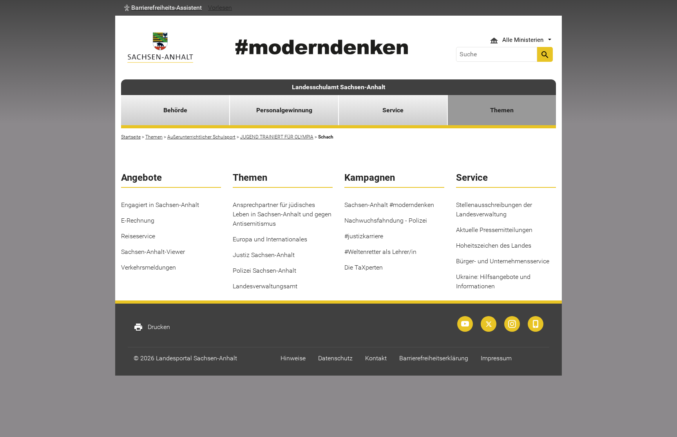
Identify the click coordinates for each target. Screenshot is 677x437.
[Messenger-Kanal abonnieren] (535, 324)
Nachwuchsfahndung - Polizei (385, 220)
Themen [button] (502, 110)
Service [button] (393, 110)
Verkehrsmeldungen (148, 267)
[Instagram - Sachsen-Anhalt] (512, 324)
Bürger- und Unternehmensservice (502, 261)
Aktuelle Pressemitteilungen (494, 230)
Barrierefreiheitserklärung (433, 358)
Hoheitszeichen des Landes (493, 245)
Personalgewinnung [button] (284, 110)
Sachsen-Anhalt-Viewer (153, 251)
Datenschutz (335, 358)
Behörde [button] (175, 110)
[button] (163, 8)
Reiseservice (138, 236)
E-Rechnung (137, 220)
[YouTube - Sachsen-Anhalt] (465, 324)
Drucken (152, 327)
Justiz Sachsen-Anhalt (264, 255)
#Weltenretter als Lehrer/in (380, 251)
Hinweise (293, 358)
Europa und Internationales (270, 239)
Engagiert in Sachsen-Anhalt (160, 205)
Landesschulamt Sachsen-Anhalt (338, 87)
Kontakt (376, 358)
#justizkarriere (363, 236)
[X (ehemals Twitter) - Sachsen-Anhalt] (488, 324)
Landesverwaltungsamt (265, 286)
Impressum (496, 358)
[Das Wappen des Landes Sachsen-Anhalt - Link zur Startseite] (160, 47)
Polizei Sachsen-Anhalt (264, 270)
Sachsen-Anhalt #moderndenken (389, 205)
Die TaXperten (363, 267)
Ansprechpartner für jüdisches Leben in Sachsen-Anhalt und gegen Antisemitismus (282, 214)
